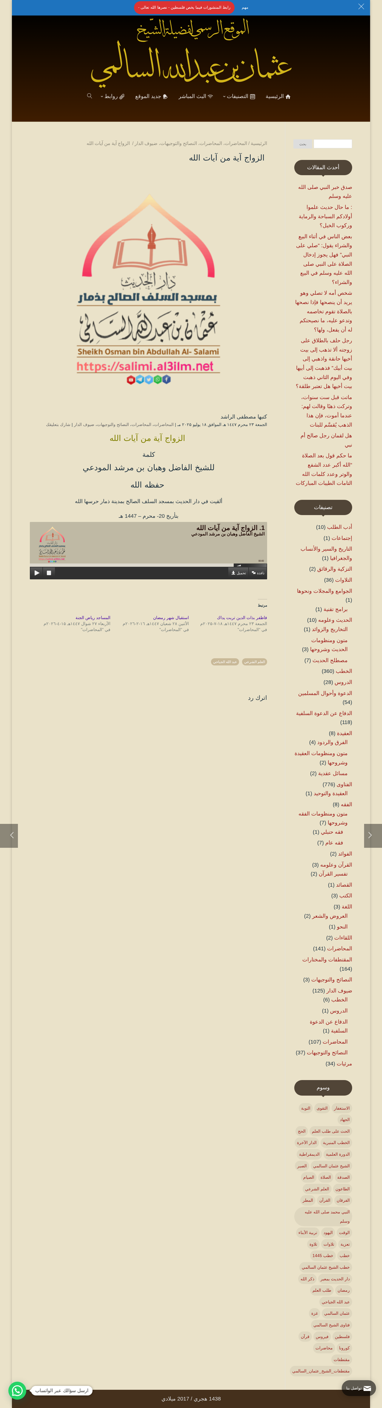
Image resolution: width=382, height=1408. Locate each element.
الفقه (346, 804)
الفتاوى (344, 784)
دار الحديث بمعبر (335, 1278)
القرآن (324, 1200)
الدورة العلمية (338, 1154)
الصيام (308, 1177)
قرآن (305, 1336)
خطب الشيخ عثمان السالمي (326, 1267)
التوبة (305, 1108)
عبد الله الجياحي (225, 662)
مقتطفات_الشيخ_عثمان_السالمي (321, 1371)
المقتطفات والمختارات (327, 960)
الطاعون (342, 1188)
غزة (314, 1313)
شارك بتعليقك (58, 424)
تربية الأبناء (307, 1232)
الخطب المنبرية (336, 1142)
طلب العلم (321, 1290)
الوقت (344, 1232)
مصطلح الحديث (330, 660)
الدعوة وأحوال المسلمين (325, 693)
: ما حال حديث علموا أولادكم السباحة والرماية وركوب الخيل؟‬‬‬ (325, 216)
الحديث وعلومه (335, 620)
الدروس (343, 682)
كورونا (344, 1348)
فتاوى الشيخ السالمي (331, 1325)
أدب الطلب (339, 527)
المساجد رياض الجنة (93, 617)
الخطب (344, 671)
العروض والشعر (330, 916)
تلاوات (329, 1244)
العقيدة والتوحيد (331, 793)
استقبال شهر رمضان (171, 617)
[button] (367, 1368)
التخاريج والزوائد (330, 629)
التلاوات (343, 580)
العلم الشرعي (254, 662)
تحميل (241, 573)
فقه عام (334, 843)
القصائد (344, 885)
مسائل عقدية (333, 773)
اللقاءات (343, 938)
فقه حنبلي (332, 832)
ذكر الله (307, 1278)
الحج (302, 1131)
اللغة (347, 907)
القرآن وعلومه (336, 865)
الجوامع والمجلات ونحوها (324, 591)
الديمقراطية (309, 1154)
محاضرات (324, 1348)
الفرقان (343, 1200)
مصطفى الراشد (238, 417)
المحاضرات (164, 424)
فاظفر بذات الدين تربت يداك (242, 617)
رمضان (344, 1290)
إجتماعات (342, 538)
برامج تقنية (336, 609)
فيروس (322, 1336)
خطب (345, 1255)
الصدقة (343, 1177)
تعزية (345, 1244)
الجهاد (345, 1119)
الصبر (302, 1165)
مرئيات (344, 1064)
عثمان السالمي (337, 1313)
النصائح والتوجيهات (113, 424)
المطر (308, 1200)
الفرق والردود (332, 742)
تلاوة (313, 1244)
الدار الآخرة (307, 1142)
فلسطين (342, 1336)
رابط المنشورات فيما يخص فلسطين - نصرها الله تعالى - (184, 7)
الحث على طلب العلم (331, 1131)
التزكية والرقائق (334, 569)
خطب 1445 (322, 1255)
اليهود (328, 1232)
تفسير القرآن (333, 874)
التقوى (322, 1108)
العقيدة (344, 733)
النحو (342, 927)
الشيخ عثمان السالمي (331, 1165)
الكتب (345, 896)
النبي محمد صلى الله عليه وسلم (327, 1217)
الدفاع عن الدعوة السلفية (324, 713)
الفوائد (345, 854)
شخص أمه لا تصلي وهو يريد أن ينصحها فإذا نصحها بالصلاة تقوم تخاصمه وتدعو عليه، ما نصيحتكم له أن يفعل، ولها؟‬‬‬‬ (323, 311)
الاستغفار (342, 1108)
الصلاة (326, 1177)
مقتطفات (342, 1359)
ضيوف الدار (84, 424)
